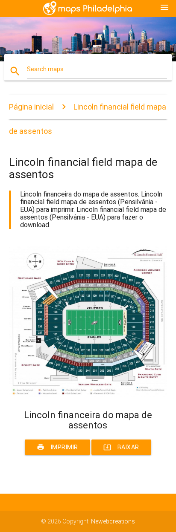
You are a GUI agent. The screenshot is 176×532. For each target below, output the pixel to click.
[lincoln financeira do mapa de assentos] (88, 394)
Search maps (45, 69)
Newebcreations (113, 521)
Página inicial (31, 106)
